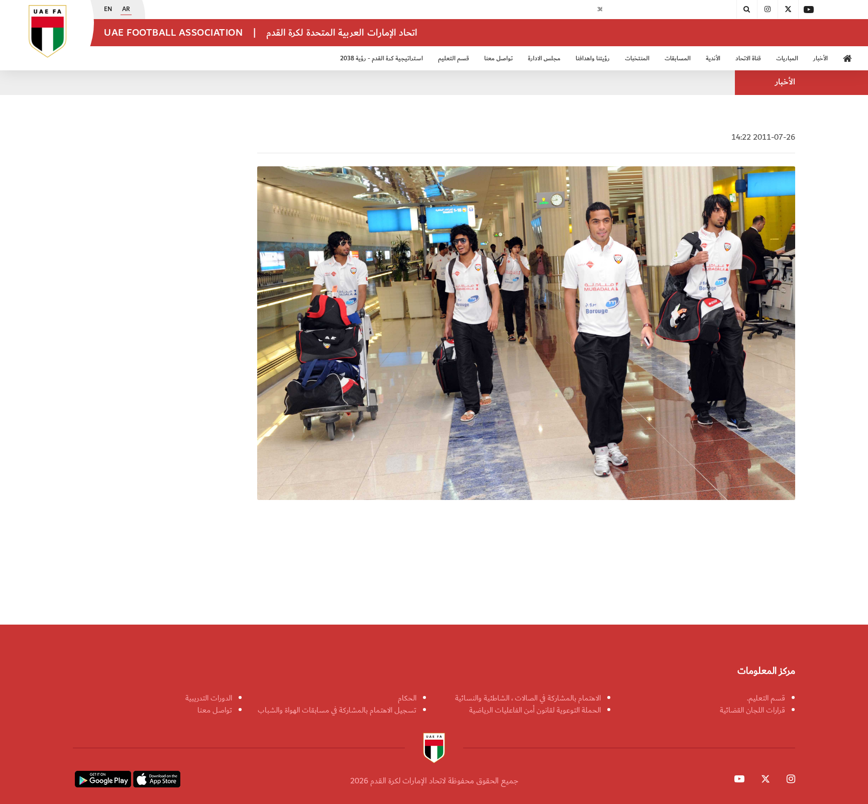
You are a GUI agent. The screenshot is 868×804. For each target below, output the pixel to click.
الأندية (713, 58)
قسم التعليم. (766, 698)
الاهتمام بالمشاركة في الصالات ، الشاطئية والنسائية (528, 698)
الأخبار (820, 58)
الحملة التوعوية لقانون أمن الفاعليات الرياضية (535, 710)
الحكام (407, 698)
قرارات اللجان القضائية (752, 710)
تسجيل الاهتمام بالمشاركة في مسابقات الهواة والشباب (337, 710)
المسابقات (678, 58)
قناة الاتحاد (748, 58)
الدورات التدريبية (208, 698)
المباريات (787, 58)
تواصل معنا (214, 710)
